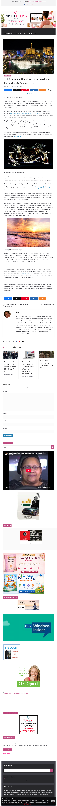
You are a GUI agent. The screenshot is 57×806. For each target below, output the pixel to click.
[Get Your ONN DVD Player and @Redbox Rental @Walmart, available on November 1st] (28, 352)
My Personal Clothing (25, 273)
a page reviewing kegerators (42, 186)
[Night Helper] (28, 12)
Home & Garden (35, 30)
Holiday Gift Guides (8, 33)
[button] (36, 33)
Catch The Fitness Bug (46, 304)
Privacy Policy (6, 753)
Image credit (28, 93)
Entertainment (8, 75)
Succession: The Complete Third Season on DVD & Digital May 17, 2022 (10, 366)
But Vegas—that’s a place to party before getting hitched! (26, 113)
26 (32, 376)
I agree (53, 801)
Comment (6, 391)
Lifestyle (11, 30)
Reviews (17, 30)
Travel (25, 33)
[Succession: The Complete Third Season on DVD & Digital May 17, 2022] (10, 352)
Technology (19, 33)
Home (5, 30)
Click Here (28, 781)
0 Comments (20, 86)
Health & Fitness (45, 30)
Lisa (15, 86)
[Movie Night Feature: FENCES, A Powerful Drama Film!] (46, 352)
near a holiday (17, 136)
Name (5, 413)
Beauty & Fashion (25, 30)
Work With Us (32, 33)
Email (5, 421)
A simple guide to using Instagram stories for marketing (16, 305)
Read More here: (27, 803)
